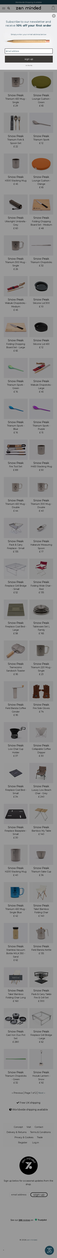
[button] (54, 16)
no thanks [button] (29, 65)
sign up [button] (29, 59)
